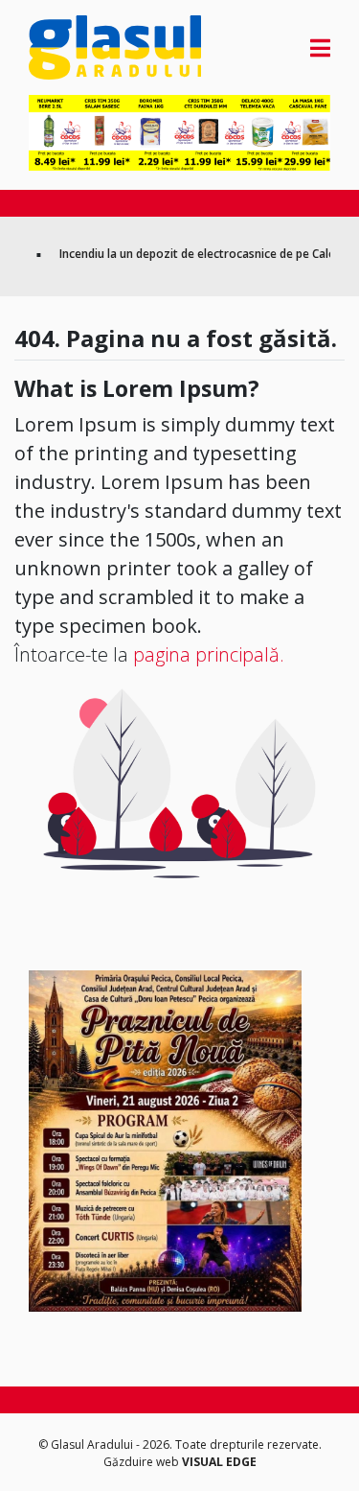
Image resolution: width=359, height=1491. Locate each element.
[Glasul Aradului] (74, 47)
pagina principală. (208, 654)
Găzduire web (142, 1462)
